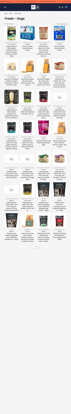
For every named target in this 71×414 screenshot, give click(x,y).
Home (5, 13)
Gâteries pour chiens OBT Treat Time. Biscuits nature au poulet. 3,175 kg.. (43, 176)
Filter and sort (10, 24)
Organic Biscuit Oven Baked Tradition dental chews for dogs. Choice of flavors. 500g (11, 51)
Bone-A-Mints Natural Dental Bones (27, 48)
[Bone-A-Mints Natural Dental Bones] (27, 33)
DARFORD (43, 198)
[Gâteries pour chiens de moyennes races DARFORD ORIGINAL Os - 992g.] (59, 189)
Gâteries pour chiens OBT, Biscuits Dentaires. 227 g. (27, 112)
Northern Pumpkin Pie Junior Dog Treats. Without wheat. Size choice (43, 82)
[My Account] (62, 7)
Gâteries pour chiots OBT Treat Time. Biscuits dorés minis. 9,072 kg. (12, 175)
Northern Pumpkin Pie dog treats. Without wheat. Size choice (27, 82)
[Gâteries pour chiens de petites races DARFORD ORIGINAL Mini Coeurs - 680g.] (43, 189)
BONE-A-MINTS (27, 42)
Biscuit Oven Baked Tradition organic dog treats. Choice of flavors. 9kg (11, 82)
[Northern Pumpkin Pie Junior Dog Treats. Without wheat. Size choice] (43, 66)
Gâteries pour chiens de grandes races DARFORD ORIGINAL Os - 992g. (11, 236)
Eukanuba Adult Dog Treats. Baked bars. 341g (43, 143)
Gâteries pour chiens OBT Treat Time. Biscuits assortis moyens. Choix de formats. (59, 83)
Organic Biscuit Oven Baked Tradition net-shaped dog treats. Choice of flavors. (11, 114)
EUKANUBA (43, 137)
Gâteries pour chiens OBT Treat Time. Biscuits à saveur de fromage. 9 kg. (27, 176)
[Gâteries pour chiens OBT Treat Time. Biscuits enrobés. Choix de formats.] (59, 158)
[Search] (59, 7)
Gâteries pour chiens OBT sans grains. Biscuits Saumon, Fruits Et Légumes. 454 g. (11, 145)
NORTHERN (27, 75)
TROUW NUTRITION (43, 229)
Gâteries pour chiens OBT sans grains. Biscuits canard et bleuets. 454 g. (27, 145)
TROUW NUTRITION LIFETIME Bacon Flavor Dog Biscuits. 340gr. (59, 236)
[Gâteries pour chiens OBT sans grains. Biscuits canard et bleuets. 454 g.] (27, 128)
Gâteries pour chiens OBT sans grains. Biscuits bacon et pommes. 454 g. (43, 114)
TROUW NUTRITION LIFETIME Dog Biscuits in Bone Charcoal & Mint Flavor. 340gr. (43, 237)
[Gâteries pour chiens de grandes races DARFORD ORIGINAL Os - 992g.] (11, 220)
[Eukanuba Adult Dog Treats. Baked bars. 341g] (43, 128)
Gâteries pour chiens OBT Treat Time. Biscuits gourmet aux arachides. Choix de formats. (43, 51)
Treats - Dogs (17, 13)
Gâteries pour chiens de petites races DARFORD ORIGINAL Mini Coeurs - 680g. (43, 206)
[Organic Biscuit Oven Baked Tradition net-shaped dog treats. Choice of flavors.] (11, 97)
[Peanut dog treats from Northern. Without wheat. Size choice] (59, 128)
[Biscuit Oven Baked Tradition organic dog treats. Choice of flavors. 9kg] (11, 66)
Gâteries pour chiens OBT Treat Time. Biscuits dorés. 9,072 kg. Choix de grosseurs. (11, 206)
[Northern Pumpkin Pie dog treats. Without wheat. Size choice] (27, 66)
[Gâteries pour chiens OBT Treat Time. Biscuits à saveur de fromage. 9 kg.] (27, 158)
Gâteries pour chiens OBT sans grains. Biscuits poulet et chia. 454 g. (27, 206)
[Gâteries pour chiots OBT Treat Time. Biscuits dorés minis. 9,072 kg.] (11, 158)
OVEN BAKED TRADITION (11, 42)
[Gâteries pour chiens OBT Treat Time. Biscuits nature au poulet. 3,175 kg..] (43, 158)
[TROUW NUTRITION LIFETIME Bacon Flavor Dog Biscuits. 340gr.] (59, 220)
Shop (10, 13)
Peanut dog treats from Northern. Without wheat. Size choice (59, 144)
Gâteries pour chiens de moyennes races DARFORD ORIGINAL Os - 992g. (59, 206)
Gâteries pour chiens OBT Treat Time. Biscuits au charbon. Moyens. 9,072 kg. (59, 114)
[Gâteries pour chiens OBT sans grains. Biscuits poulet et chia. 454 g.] (27, 189)
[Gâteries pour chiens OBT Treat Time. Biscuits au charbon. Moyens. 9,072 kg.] (59, 97)
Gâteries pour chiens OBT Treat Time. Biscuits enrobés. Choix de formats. (59, 176)
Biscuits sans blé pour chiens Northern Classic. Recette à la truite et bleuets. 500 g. (27, 237)
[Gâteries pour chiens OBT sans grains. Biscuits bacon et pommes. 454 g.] (43, 97)
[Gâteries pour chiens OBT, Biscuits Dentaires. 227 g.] (27, 97)
